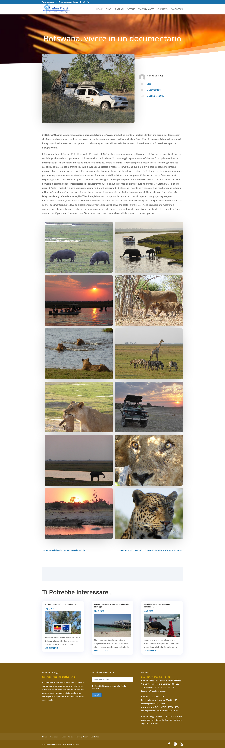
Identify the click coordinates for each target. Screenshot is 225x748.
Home (99, 9)
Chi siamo (162, 9)
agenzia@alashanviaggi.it (154, 691)
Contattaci (177, 9)
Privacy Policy (82, 737)
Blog (108, 9)
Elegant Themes (56, 744)
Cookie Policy (67, 737)
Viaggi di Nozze (146, 9)
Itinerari (119, 9)
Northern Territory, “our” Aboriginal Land (61, 604)
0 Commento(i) (154, 90)
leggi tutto (51, 648)
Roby (160, 75)
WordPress (75, 744)
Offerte (131, 9)
